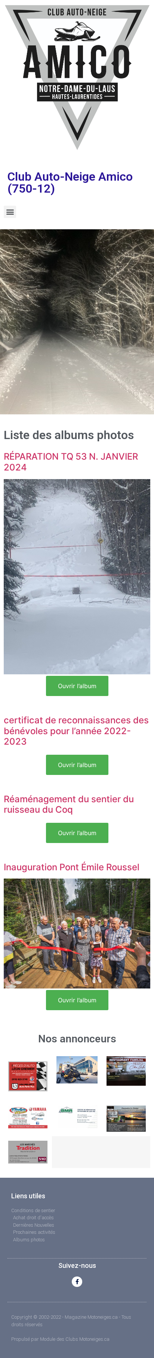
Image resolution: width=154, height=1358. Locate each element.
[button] (10, 212)
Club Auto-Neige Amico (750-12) (70, 182)
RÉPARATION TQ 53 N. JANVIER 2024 (71, 462)
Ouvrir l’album (77, 686)
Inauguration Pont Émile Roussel (71, 867)
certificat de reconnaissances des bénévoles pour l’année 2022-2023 (76, 731)
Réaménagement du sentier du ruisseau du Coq (69, 804)
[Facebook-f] (77, 1281)
